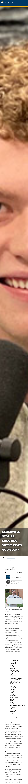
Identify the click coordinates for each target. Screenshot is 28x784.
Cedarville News (11, 558)
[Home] (3, 558)
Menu (24, 4)
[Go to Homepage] (7, 4)
